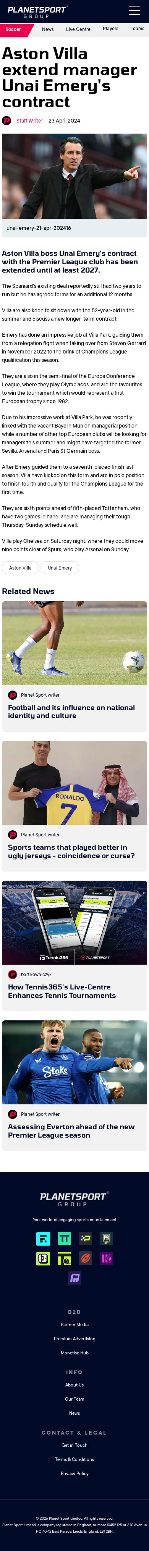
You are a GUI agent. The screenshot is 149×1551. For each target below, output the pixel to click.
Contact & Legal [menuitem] (74, 1433)
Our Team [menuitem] (74, 1399)
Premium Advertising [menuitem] (75, 1338)
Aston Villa (20, 568)
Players (110, 28)
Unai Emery (60, 568)
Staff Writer (29, 121)
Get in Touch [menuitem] (74, 1445)
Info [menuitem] (74, 1372)
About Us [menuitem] (74, 1385)
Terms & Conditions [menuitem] (74, 1459)
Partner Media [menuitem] (75, 1324)
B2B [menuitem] (74, 1312)
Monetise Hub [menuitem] (75, 1353)
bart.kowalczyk (36, 974)
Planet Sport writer (40, 695)
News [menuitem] (74, 1413)
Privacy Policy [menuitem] (75, 1473)
